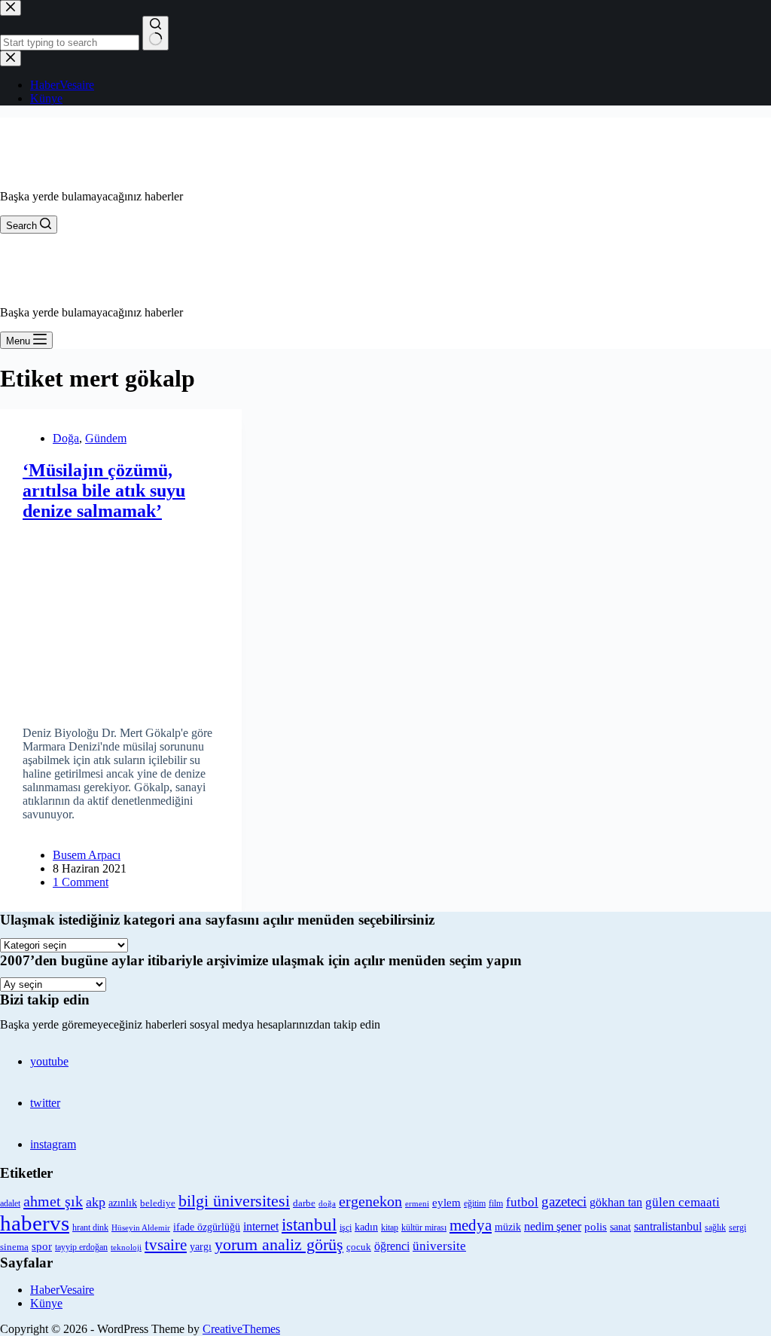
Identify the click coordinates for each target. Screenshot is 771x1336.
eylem (446, 1203)
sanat (620, 1227)
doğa (327, 1203)
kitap (389, 1227)
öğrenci (392, 1246)
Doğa (66, 438)
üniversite (439, 1246)
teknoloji (126, 1247)
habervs (34, 1223)
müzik (508, 1227)
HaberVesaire (62, 1289)
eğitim (475, 1203)
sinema (14, 1246)
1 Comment (80, 882)
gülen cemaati (682, 1202)
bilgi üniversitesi (234, 1200)
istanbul (309, 1224)
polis (595, 1226)
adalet (10, 1204)
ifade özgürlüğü (206, 1227)
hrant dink (90, 1228)
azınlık (122, 1203)
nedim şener (552, 1226)
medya (470, 1225)
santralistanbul (668, 1227)
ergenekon (370, 1201)
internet (261, 1226)
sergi (737, 1227)
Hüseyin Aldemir (140, 1227)
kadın (366, 1227)
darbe (304, 1203)
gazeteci (564, 1201)
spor (42, 1246)
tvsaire (166, 1245)
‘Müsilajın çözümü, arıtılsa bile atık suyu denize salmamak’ (104, 490)
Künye (46, 1303)
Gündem (105, 438)
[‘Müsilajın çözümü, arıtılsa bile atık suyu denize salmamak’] (121, 618)
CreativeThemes (241, 1328)
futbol (522, 1202)
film (496, 1203)
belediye (157, 1203)
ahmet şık (53, 1201)
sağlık (715, 1228)
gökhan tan (616, 1202)
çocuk (358, 1247)
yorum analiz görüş (279, 1245)
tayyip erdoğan (81, 1247)
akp (95, 1201)
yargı (201, 1246)
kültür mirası (423, 1228)
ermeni (417, 1203)
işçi (346, 1227)
